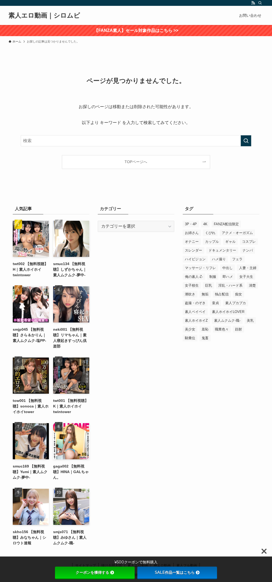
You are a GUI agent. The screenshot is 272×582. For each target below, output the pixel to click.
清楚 (252, 285)
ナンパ (248, 250)
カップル (212, 242)
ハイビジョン (195, 259)
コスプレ (249, 242)
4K (205, 224)
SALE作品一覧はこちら (175, 572)
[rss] (253, 3)
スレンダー (193, 250)
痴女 (238, 294)
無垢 (205, 294)
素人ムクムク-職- (227, 320)
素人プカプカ (235, 303)
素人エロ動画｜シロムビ (44, 15)
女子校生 (192, 285)
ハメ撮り (219, 259)
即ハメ (228, 277)
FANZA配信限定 (226, 224)
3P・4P (191, 224)
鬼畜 (205, 338)
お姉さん (192, 233)
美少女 (190, 329)
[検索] (260, 3)
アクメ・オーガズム (237, 233)
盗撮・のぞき (195, 303)
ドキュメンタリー (222, 250)
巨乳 (208, 285)
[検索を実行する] (246, 140)
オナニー (192, 242)
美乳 (250, 320)
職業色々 (222, 329)
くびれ (210, 233)
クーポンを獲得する (92, 572)
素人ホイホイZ (196, 320)
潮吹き (190, 294)
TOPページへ (136, 162)
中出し (227, 268)
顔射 (238, 329)
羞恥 (205, 329)
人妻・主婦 (247, 268)
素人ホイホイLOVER (228, 312)
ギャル (230, 242)
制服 (212, 277)
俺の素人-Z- (194, 277)
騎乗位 (190, 338)
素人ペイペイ (195, 312)
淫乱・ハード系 (230, 285)
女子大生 (246, 277)
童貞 (215, 303)
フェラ (237, 259)
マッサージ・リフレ (200, 268)
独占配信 (222, 294)
